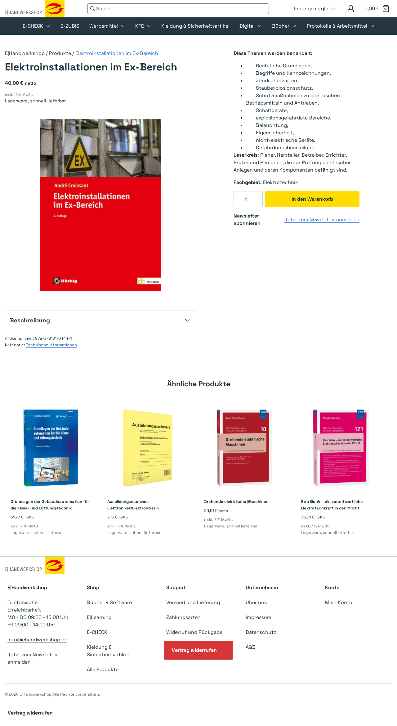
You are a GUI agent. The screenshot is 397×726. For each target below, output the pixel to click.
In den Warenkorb (312, 199)
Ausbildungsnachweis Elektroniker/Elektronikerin (133, 505)
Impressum (258, 617)
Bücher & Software (109, 602)
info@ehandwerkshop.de (37, 639)
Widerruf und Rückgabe (194, 632)
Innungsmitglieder (315, 8)
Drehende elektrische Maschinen (236, 501)
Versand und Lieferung (193, 602)
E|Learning (99, 617)
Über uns (256, 602)
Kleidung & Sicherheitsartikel (195, 26)
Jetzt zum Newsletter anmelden (321, 219)
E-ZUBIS (69, 26)
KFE (139, 26)
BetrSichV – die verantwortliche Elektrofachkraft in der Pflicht (332, 505)
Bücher (280, 26)
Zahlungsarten (183, 617)
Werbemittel (103, 26)
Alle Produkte (102, 669)
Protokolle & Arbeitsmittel (337, 26)
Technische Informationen (51, 344)
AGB (251, 647)
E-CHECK (33, 26)
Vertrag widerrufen (194, 650)
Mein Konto (338, 602)
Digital (247, 26)
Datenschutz (261, 632)
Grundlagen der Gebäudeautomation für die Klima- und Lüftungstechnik (50, 505)
